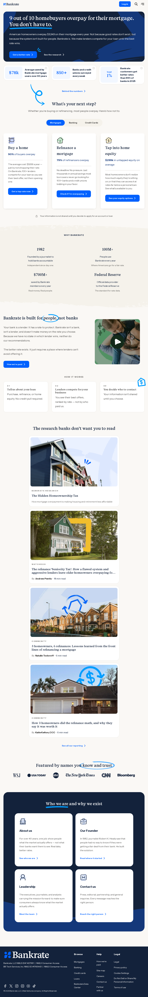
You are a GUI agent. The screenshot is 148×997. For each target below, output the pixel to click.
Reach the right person (91, 914)
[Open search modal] (136, 4)
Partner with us (100, 989)
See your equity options (121, 198)
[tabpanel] (74, 171)
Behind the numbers (72, 91)
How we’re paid (14, 364)
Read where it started (91, 858)
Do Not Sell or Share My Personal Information (125, 980)
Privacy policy (120, 967)
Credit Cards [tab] (91, 122)
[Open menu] (142, 4)
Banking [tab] (73, 122)
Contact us (102, 982)
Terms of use (120, 987)
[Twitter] (11, 986)
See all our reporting (72, 745)
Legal (116, 962)
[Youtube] (28, 986)
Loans (76, 978)
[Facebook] (5, 986)
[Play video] (117, 342)
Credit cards (80, 973)
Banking (78, 967)
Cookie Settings (121, 973)
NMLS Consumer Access (47, 963)
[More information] (46, 68)
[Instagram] (16, 986)
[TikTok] (34, 986)
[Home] (12, 4)
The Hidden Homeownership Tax (55, 495)
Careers (100, 976)
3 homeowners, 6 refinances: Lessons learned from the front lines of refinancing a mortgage (73, 647)
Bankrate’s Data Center (81, 986)
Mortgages (79, 962)
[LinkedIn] (22, 986)
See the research (52, 54)
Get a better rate (21, 54)
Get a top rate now (21, 191)
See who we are (27, 858)
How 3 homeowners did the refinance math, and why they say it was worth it (72, 724)
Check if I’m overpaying (72, 194)
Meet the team (27, 914)
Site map (101, 970)
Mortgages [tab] (55, 122)
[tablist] (74, 122)
